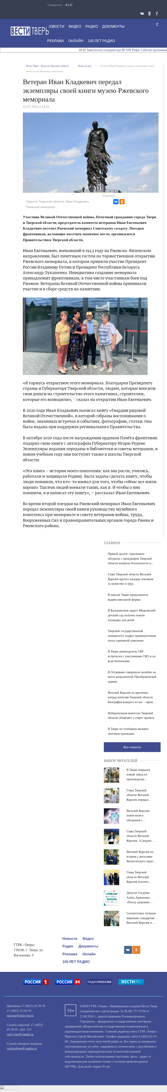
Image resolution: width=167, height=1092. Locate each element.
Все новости (132, 747)
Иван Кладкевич (77, 201)
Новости (55, 26)
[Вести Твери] (29, 30)
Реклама (55, 41)
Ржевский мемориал (40, 207)
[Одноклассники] (122, 201)
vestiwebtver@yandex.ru (22, 1048)
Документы (113, 26)
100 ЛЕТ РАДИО (101, 41)
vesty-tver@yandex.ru (20, 1034)
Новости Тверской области (45, 201)
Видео (75, 26)
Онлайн (76, 41)
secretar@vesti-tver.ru (20, 1015)
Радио (91, 26)
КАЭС (69, 5)
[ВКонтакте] (116, 201)
